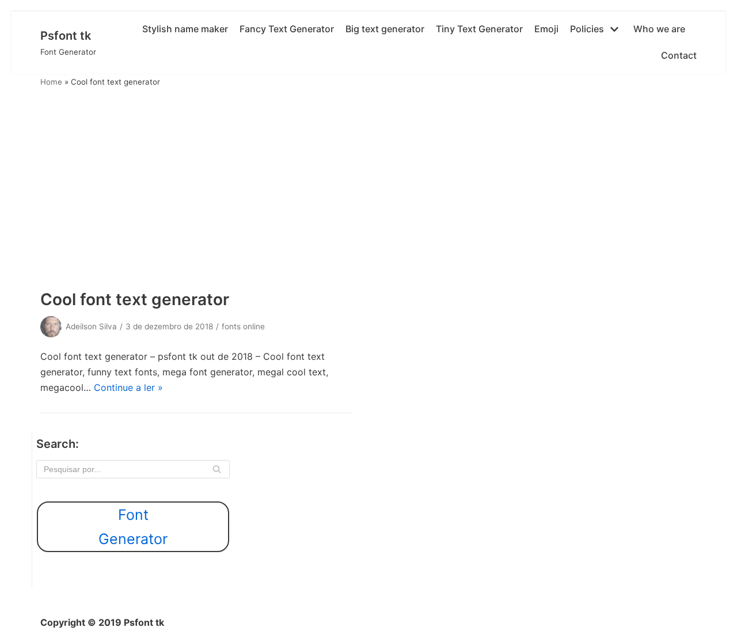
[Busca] (217, 469)
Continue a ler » (128, 387)
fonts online (243, 326)
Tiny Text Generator (479, 29)
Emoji (546, 29)
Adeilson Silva (91, 326)
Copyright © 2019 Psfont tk (102, 622)
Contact (679, 55)
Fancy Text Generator (287, 29)
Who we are (659, 29)
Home (51, 81)
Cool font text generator (134, 299)
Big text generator (384, 29)
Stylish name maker (185, 29)
